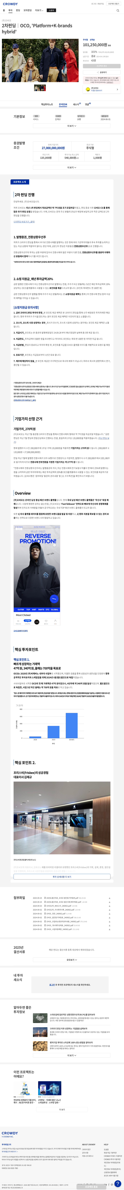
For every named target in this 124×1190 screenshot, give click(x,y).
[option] (40, 60)
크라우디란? (86, 1149)
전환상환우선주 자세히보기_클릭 (24, 400)
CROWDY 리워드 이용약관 (113, 1156)
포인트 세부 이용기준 (111, 1175)
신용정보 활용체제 (110, 1172)
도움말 (106, 1149)
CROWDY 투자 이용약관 (112, 1159)
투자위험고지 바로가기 (9, 1151)
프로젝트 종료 (91, 1186)
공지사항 (85, 1152)
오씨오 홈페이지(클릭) (21, 631)
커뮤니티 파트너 (87, 1156)
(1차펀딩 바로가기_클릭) (24, 221)
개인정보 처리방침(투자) (112, 1169)
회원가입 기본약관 (110, 1152)
